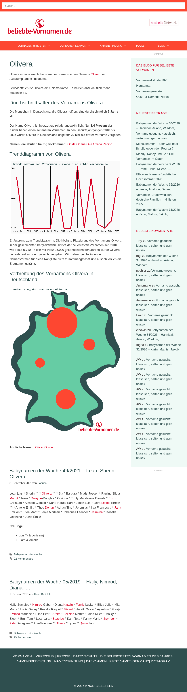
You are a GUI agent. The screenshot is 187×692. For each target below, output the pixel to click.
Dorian (49, 507)
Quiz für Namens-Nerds (152, 97)
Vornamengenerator (149, 91)
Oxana (97, 144)
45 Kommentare (23, 637)
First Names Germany (129, 661)
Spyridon (109, 618)
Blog (161, 45)
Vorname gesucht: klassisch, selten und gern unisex (154, 245)
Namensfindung (111, 45)
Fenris (80, 604)
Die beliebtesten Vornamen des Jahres (136, 656)
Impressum (44, 656)
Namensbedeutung (34, 661)
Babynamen (96, 661)
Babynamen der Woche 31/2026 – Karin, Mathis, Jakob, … (158, 349)
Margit (13, 498)
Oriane (80, 144)
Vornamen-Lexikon (73, 45)
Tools (140, 45)
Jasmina (97, 512)
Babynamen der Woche (28, 554)
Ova (89, 144)
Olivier (48, 447)
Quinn (84, 623)
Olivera (46, 493)
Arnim (56, 614)
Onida (71, 144)
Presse (63, 656)
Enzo (111, 498)
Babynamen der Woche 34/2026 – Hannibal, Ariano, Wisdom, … (157, 260)
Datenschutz (85, 656)
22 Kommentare (23, 558)
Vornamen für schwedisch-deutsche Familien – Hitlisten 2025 (156, 199)
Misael (68, 609)
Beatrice (58, 618)
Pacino (107, 144)
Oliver (95, 74)
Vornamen (22, 656)
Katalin (68, 604)
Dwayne (36, 498)
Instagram (160, 661)
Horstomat (143, 85)
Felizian (69, 614)
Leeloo (105, 503)
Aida (12, 623)
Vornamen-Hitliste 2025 (152, 80)
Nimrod (37, 604)
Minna (16, 614)
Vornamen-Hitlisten (32, 45)
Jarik (117, 507)
